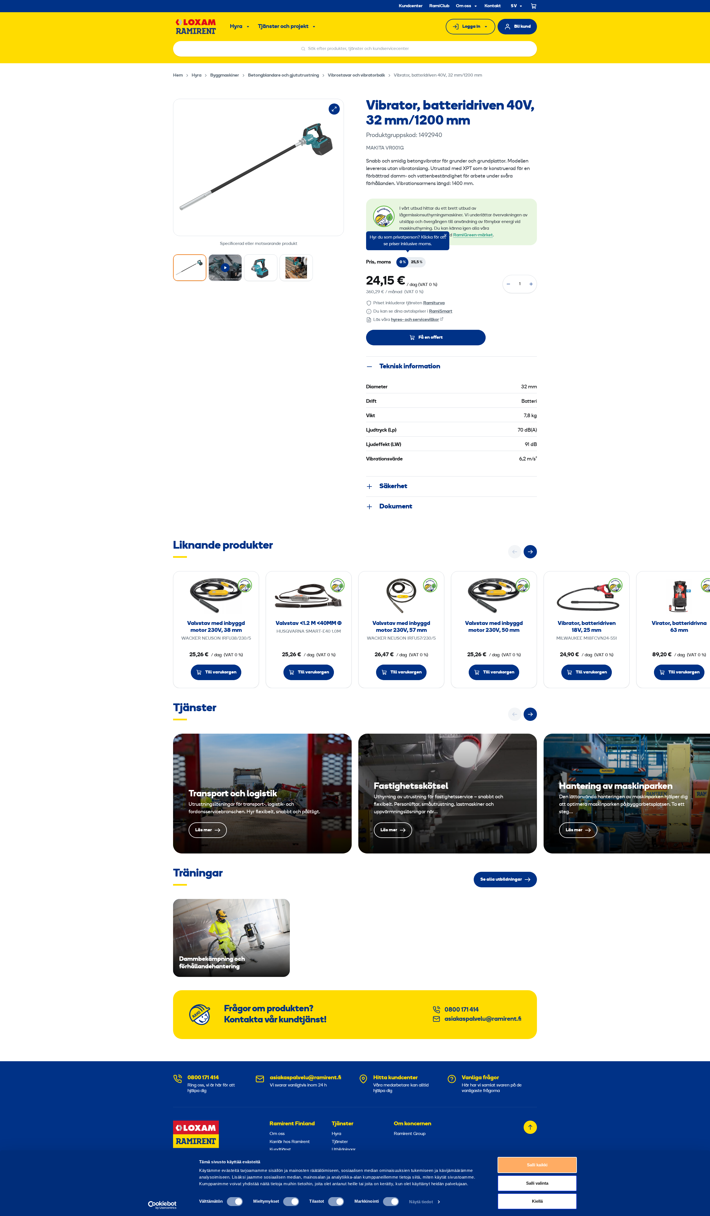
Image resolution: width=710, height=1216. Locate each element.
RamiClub (439, 6)
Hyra (236, 26)
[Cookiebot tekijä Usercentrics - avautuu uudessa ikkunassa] (162, 1205)
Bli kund (522, 26)
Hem (178, 75)
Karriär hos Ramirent (290, 1142)
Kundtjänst (280, 1149)
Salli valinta (537, 1183)
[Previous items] (514, 551)
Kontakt (493, 6)
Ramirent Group (409, 1134)
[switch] (291, 1201)
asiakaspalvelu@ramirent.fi (483, 1019)
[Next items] (530, 551)
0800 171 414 (462, 1010)
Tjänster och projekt (283, 26)
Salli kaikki (537, 1164)
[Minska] (508, 284)
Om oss (463, 6)
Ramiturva (434, 303)
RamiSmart (440, 311)
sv (514, 6)
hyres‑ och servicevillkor (415, 320)
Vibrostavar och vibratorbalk (356, 75)
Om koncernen (412, 1124)
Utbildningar (344, 1149)
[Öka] (531, 284)
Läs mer (262, 793)
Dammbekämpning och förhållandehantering (231, 938)
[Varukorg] (534, 6)
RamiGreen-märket (473, 235)
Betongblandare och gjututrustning (283, 75)
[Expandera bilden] (334, 109)
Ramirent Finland (292, 1124)
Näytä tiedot (421, 1201)
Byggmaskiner (224, 75)
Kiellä (537, 1201)
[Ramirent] (196, 27)
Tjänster (342, 1124)
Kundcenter (411, 6)
